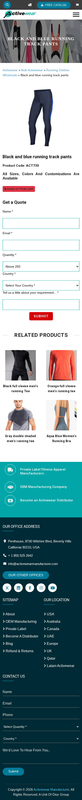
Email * (7, 233)
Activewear (10, 70)
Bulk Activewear (32, 70)
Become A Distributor (21, 636)
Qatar (50, 658)
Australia (53, 621)
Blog (9, 643)
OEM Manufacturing (21, 621)
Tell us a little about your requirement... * (30, 292)
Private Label (15, 629)
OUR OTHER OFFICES (25, 575)
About (10, 614)
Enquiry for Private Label (19, 189)
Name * (8, 211)
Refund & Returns (19, 651)
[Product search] (7, 5)
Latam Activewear (60, 666)
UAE (50, 636)
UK (49, 651)
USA (50, 614)
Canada (52, 629)
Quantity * (9, 255)
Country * (9, 273)
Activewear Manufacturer (51, 789)
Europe (52, 643)
